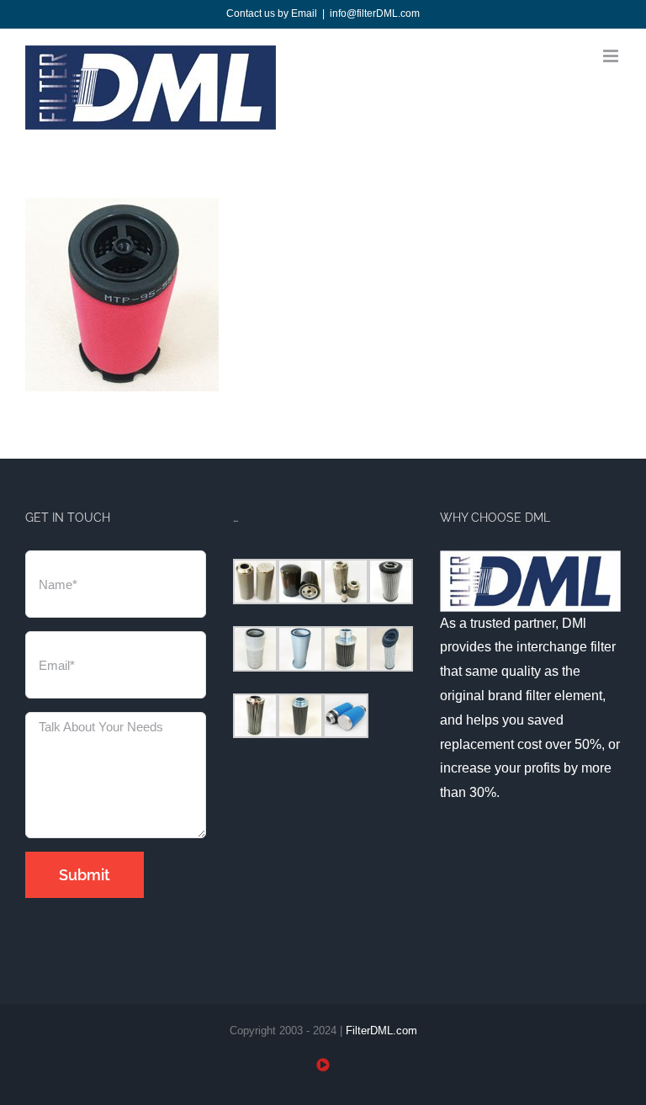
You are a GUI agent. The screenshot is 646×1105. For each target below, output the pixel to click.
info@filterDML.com (375, 13)
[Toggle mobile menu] (612, 56)
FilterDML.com (381, 1030)
